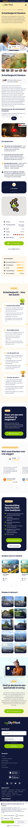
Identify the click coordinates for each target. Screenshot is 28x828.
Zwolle (13, 794)
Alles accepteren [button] (8, 821)
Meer (14, 118)
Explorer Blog (5, 760)
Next (16, 487)
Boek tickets (15, 433)
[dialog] (14, 814)
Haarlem (4, 793)
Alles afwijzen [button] (21, 821)
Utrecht (23, 790)
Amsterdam (5, 790)
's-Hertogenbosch (6, 794)
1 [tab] (12, 191)
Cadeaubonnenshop (7, 758)
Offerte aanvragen (14, 546)
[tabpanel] (14, 186)
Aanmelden (14, 746)
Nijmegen (21, 791)
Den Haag (17, 790)
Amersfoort (15, 793)
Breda (15, 791)
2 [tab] (14, 191)
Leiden (3, 796)
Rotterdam (11, 790)
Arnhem (9, 793)
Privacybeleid (14, 742)
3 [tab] (16, 191)
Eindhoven (4, 791)
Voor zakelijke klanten (14, 249)
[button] (14, 825)
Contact (4, 765)
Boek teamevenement (14, 540)
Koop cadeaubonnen (15, 711)
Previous (11, 487)
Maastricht (19, 794)
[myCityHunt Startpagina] (9, 5)
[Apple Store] (14, 772)
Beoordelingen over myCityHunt (10, 763)
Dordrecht (8, 796)
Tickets (3, 756)
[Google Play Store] (14, 777)
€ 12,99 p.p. (15, 243)
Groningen (10, 791)
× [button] (26, 803)
